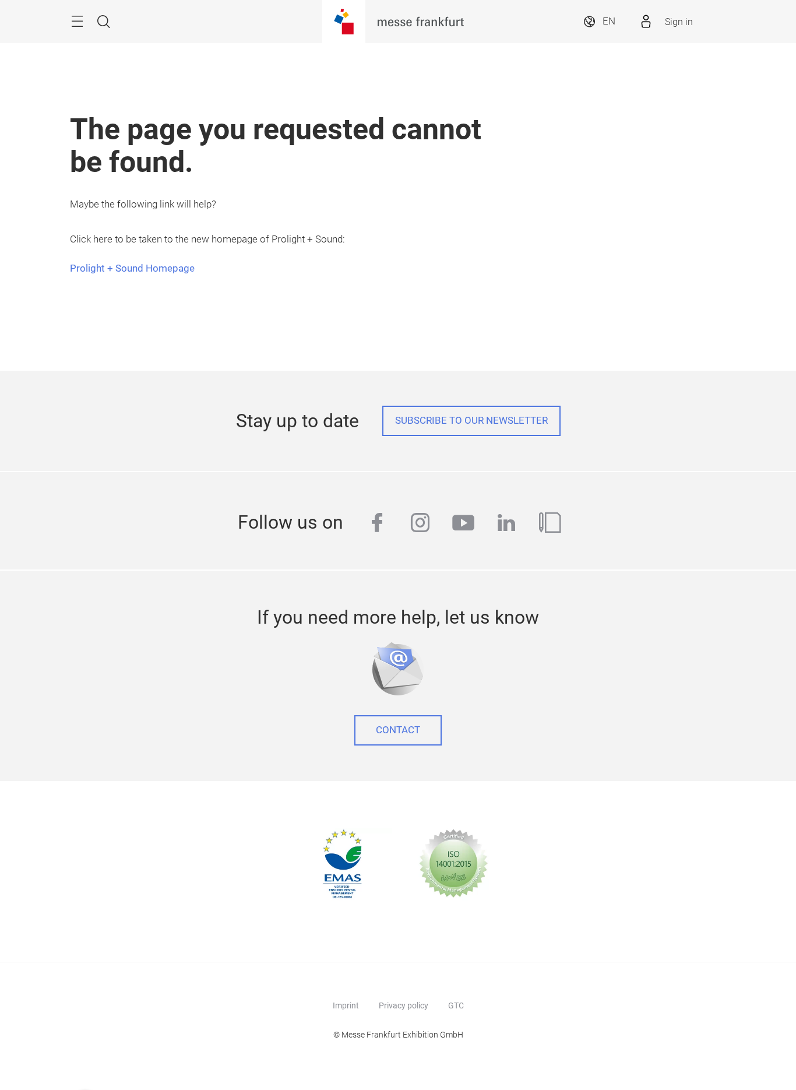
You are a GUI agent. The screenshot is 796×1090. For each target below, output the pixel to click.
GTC (456, 1005)
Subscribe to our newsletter (471, 420)
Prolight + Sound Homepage (132, 268)
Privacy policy (403, 1005)
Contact (398, 730)
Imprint (346, 1005)
